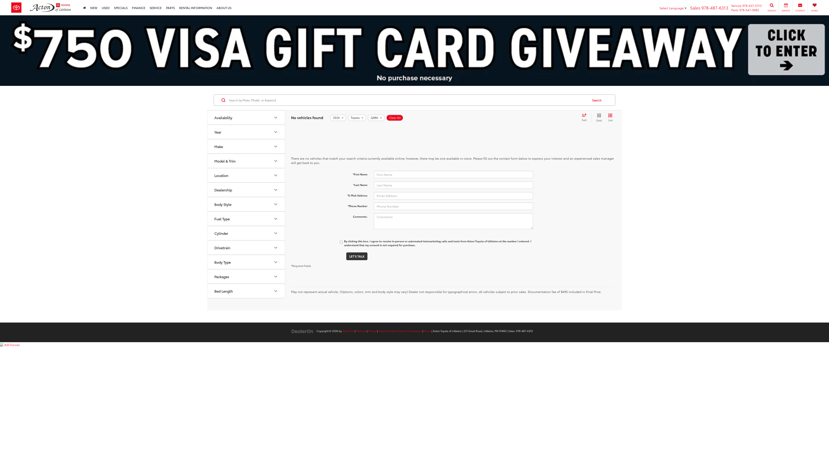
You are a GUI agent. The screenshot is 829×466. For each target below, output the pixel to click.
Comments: (360, 216)
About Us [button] (224, 8)
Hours (427, 331)
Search (596, 100)
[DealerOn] (302, 331)
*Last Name (360, 185)
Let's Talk (356, 256)
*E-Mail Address (357, 195)
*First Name (360, 174)
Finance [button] (138, 8)
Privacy (372, 331)
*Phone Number (357, 206)
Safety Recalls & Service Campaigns (400, 331)
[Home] (84, 7)
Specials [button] (121, 8)
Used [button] (106, 8)
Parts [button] (170, 8)
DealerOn (348, 331)
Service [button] (156, 8)
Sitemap (361, 331)
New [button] (93, 8)
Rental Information (195, 8)
